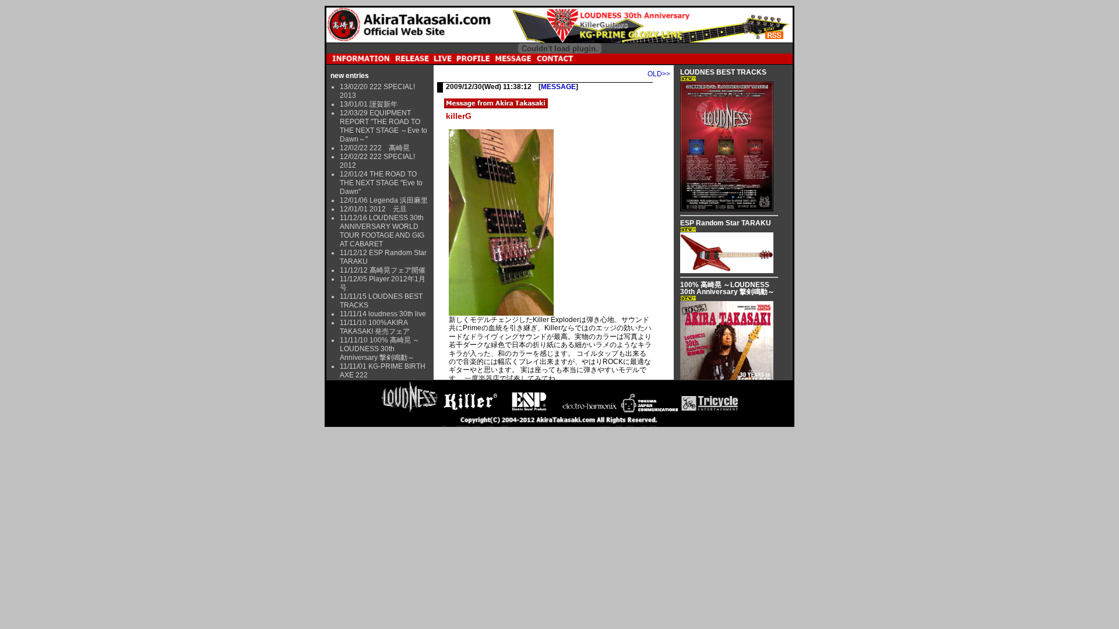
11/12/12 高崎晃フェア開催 (382, 270)
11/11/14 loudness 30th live (383, 314)
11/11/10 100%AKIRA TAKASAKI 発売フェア (375, 327)
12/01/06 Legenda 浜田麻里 (384, 200)
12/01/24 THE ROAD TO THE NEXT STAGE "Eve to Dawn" (381, 183)
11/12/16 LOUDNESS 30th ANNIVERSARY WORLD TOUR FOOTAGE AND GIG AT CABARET (382, 231)
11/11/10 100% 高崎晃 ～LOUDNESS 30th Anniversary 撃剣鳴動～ (380, 349)
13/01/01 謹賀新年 (368, 104)
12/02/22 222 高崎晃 (375, 148)
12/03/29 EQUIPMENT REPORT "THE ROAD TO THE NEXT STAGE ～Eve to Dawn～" (383, 126)
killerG (458, 116)
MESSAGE (558, 87)
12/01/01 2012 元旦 (373, 209)
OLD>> (659, 74)
